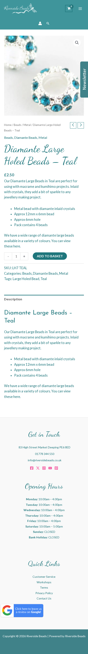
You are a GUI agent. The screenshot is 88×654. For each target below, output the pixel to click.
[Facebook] (32, 468)
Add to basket (50, 256)
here (16, 246)
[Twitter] (38, 468)
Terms (44, 587)
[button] (48, 23)
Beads (17, 124)
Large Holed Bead (26, 279)
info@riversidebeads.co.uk (44, 460)
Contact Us (44, 598)
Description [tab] (13, 299)
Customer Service (44, 576)
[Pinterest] (56, 468)
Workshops (44, 582)
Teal (44, 279)
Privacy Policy (44, 593)
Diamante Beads (25, 137)
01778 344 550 (44, 454)
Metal (27, 124)
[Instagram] (44, 468)
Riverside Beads (75, 636)
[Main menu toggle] (80, 8)
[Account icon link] (40, 23)
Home (7, 124)
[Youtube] (50, 468)
